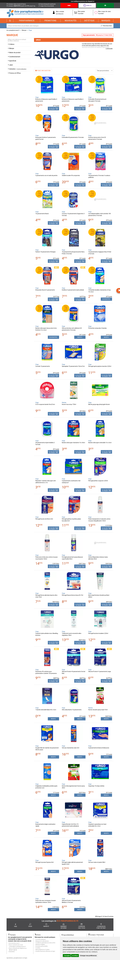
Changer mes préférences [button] (88, 955)
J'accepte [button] (67, 955)
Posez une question (43, 70)
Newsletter (12, 951)
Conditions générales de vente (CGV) (45, 942)
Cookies (38, 948)
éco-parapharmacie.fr (13, 30)
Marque (24, 30)
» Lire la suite (109, 48)
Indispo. (79, 337)
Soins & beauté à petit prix (48, 4)
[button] (26, 20)
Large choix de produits (47, 6)
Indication (17, 69)
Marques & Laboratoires (42, 941)
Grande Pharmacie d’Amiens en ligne (45, 951)
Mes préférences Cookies (43, 949)
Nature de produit (14, 52)
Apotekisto (17, 958)
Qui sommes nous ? (14, 943)
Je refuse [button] (75, 955)
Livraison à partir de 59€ (21, 6)
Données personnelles (42, 946)
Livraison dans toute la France (17, 4)
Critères (11, 44)
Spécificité (12, 61)
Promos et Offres (15, 73)
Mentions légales (40, 944)
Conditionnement (14, 57)
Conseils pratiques (41, 939)
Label (11, 65)
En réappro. (106, 299)
